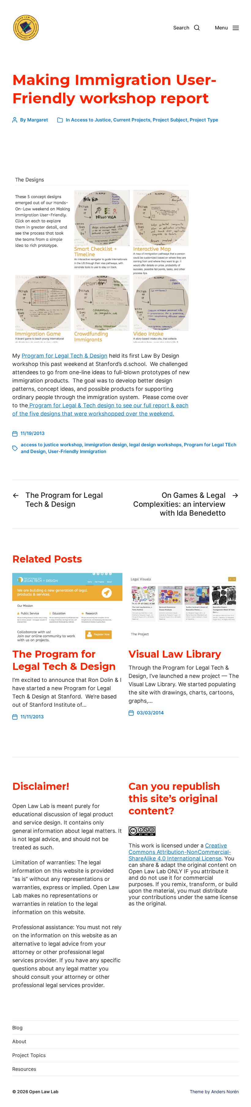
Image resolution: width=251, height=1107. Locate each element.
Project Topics (29, 1055)
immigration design (105, 445)
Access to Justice (91, 120)
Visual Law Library (175, 654)
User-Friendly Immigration (77, 451)
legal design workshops (155, 445)
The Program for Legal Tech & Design (64, 660)
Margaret (37, 120)
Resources (24, 1069)
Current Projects (131, 120)
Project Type (204, 120)
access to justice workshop (51, 445)
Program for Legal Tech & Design (64, 355)
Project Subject (170, 120)
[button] (186, 27)
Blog (17, 1027)
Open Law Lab (43, 1091)
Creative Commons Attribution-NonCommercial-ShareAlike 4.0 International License (180, 852)
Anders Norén (225, 1091)
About (19, 1041)
